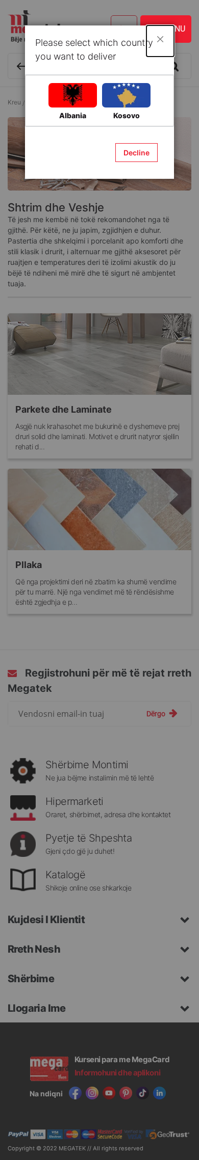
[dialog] (99, 580)
